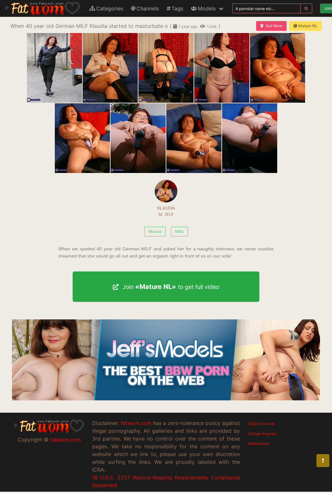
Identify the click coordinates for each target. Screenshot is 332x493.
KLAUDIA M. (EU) (166, 211)
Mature (154, 231)
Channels (147, 8)
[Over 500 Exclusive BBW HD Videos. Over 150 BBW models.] (166, 398)
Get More (274, 25)
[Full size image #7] (193, 138)
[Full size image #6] (138, 138)
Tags (177, 8)
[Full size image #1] (110, 68)
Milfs (179, 231)
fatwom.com (65, 439)
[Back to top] (322, 460)
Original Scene (261, 423)
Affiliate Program (262, 433)
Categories (109, 8)
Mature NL (307, 25)
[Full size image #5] (82, 138)
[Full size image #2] (166, 68)
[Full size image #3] (221, 68)
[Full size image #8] (249, 138)
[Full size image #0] (54, 68)
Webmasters (258, 443)
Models (207, 8)
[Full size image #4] (277, 68)
